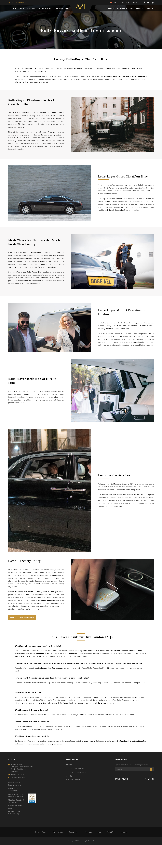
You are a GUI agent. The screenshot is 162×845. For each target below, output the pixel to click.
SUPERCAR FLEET (62, 8)
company (59, 668)
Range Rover (31, 653)
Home (14, 8)
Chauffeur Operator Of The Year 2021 (16, 801)
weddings (43, 744)
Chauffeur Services (27, 8)
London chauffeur (48, 668)
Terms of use (58, 832)
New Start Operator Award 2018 (15, 790)
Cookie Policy (74, 832)
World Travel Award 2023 (15, 807)
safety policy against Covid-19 (48, 600)
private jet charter (23, 656)
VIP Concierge (100, 703)
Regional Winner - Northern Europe (14, 813)
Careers (123, 832)
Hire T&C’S (69, 776)
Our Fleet (68, 765)
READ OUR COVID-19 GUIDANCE (22, 617)
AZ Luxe (78, 841)
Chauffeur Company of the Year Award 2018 (16, 795)
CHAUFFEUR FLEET (45, 8)
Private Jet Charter (125, 8)
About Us (139, 8)
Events (111, 8)
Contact (150, 8)
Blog (99, 832)
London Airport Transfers (75, 768)
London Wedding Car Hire (75, 772)
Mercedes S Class (43, 653)
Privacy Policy (41, 832)
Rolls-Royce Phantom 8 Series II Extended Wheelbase (125, 76)
